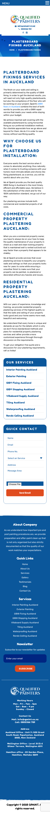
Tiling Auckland (15, 402)
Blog (25, 586)
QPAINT (33, 804)
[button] (47, 3)
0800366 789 (26, 29)
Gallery (25, 577)
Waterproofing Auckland (20, 409)
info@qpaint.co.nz (26, 26)
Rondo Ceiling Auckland (20, 415)
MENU (6, 3)
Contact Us (25, 590)
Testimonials (25, 582)
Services (25, 573)
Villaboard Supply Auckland (22, 395)
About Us (25, 568)
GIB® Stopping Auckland (20, 389)
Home (25, 564)
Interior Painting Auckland (21, 369)
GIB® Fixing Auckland (18, 382)
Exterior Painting (16, 376)
